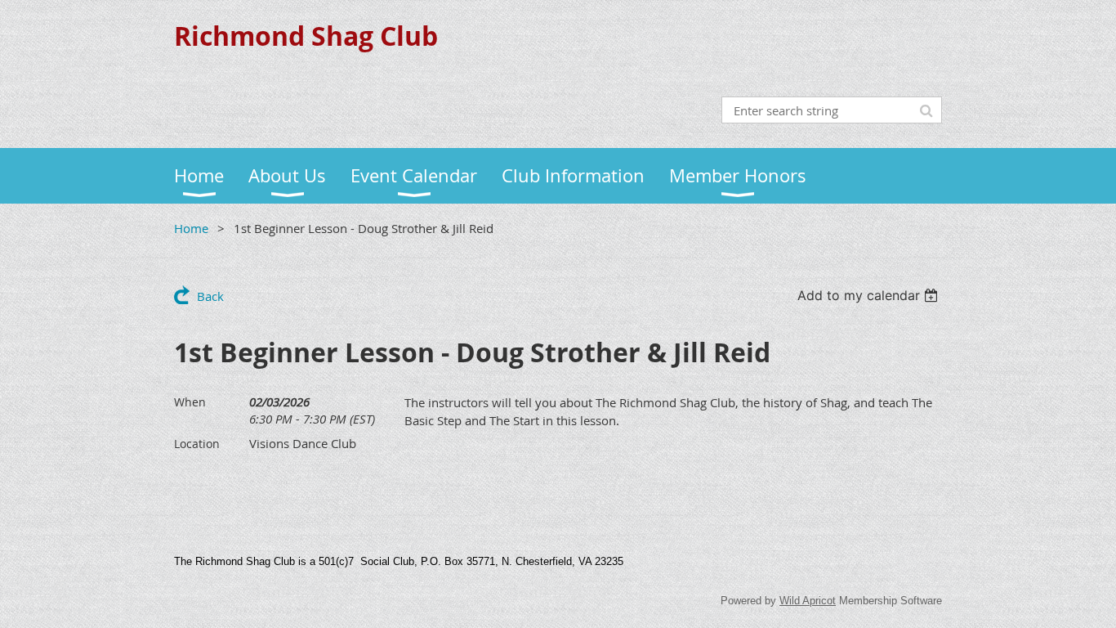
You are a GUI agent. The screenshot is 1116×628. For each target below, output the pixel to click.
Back (210, 296)
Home (191, 228)
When (190, 402)
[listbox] (869, 295)
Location (197, 443)
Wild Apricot (807, 600)
